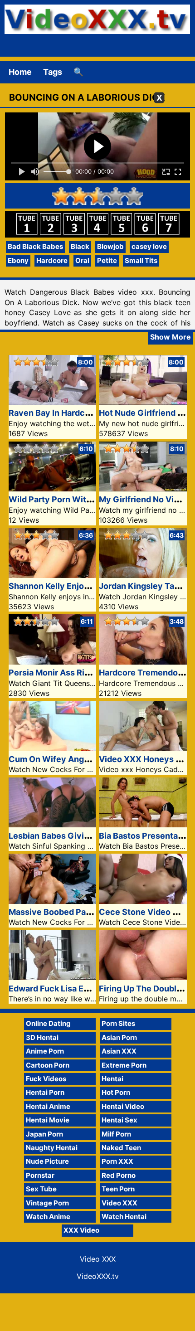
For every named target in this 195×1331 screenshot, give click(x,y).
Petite (107, 260)
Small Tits (141, 260)
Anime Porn (45, 1051)
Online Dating (48, 1023)
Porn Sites (118, 1023)
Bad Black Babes (35, 246)
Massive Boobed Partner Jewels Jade (82, 912)
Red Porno (119, 1175)
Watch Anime (48, 1216)
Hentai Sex (119, 1120)
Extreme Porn (124, 1065)
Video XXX (119, 1203)
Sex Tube (41, 1189)
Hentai (112, 1078)
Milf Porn (116, 1134)
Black (80, 246)
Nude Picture (47, 1161)
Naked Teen (121, 1147)
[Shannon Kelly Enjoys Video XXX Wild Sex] (53, 575)
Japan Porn (44, 1134)
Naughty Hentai (52, 1147)
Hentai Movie (47, 1120)
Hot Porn (116, 1092)
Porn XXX (117, 1161)
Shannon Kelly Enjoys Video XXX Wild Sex (92, 586)
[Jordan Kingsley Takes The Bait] (143, 575)
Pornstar (40, 1175)
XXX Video (81, 1230)
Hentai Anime (48, 1106)
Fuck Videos (46, 1078)
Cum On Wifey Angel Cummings (72, 759)
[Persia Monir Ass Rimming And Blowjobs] (53, 661)
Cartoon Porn (47, 1065)
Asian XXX (119, 1051)
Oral (82, 260)
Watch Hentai (124, 1216)
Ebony (18, 260)
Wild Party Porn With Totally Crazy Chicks (92, 499)
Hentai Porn (45, 1092)
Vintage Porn (47, 1203)
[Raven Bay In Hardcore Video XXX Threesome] (53, 402)
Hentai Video (123, 1106)
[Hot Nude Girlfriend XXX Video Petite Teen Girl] (143, 402)
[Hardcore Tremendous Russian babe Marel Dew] (143, 661)
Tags (52, 72)
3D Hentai (42, 1037)
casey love (149, 246)
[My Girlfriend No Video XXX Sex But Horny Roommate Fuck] (143, 488)
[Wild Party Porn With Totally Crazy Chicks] (53, 488)
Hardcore (52, 260)
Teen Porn (118, 1189)
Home (20, 72)
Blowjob (110, 246)
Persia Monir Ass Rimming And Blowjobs (88, 672)
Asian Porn (119, 1037)
